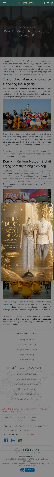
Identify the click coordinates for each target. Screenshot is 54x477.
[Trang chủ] (25, 3)
